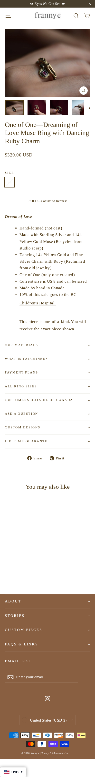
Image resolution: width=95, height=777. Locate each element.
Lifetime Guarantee (27, 441)
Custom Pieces (23, 630)
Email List (18, 661)
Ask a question (21, 413)
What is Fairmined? (26, 359)
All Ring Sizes (21, 386)
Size (9, 173)
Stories (15, 616)
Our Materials (21, 345)
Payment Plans (21, 372)
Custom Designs (22, 427)
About (13, 601)
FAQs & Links (21, 644)
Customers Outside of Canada (39, 400)
